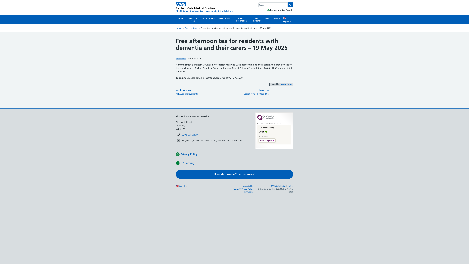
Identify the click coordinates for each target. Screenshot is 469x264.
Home (180, 18)
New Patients (257, 19)
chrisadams (181, 58)
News (267, 18)
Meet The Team (192, 19)
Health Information (241, 19)
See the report (266, 140)
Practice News (191, 28)
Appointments (208, 18)
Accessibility (248, 186)
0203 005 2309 (190, 134)
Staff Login (248, 192)
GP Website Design (278, 186)
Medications (224, 18)
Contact (277, 18)
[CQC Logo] (265, 120)
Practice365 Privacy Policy (243, 189)
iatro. (291, 186)
